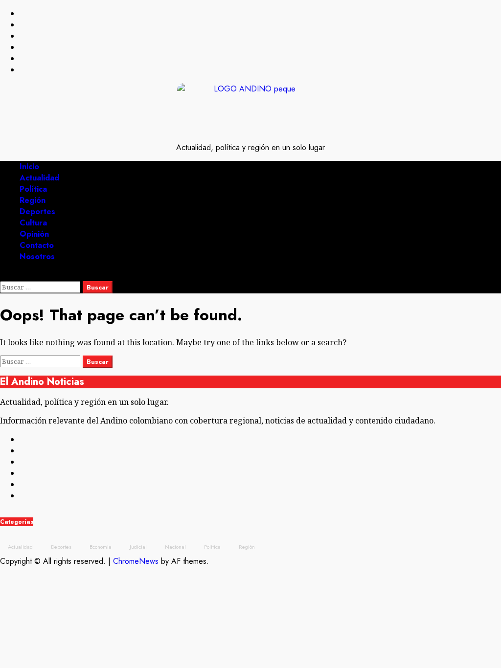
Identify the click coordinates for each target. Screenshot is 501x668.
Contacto (37, 245)
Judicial (138, 547)
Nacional (175, 547)
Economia (101, 547)
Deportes (37, 211)
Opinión (34, 234)
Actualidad (39, 177)
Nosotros (37, 256)
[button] (3, 275)
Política (33, 189)
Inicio (29, 166)
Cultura (33, 222)
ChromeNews (136, 561)
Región (33, 200)
